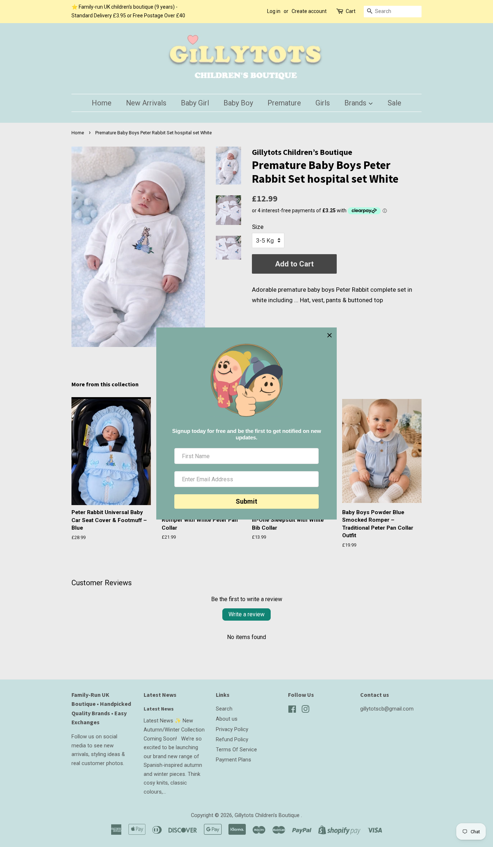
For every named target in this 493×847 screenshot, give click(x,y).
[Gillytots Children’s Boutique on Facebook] (292, 711)
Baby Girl (195, 103)
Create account (309, 11)
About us (226, 719)
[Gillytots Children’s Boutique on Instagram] (305, 711)
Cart (350, 11)
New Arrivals (146, 103)
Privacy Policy (232, 729)
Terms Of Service (236, 750)
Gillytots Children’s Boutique (268, 815)
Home (102, 103)
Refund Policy (232, 740)
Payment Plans (233, 760)
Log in (273, 11)
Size (257, 226)
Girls (322, 103)
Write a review (246, 614)
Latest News (160, 694)
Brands (356, 103)
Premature (284, 103)
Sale (394, 103)
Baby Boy (238, 103)
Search (224, 709)
